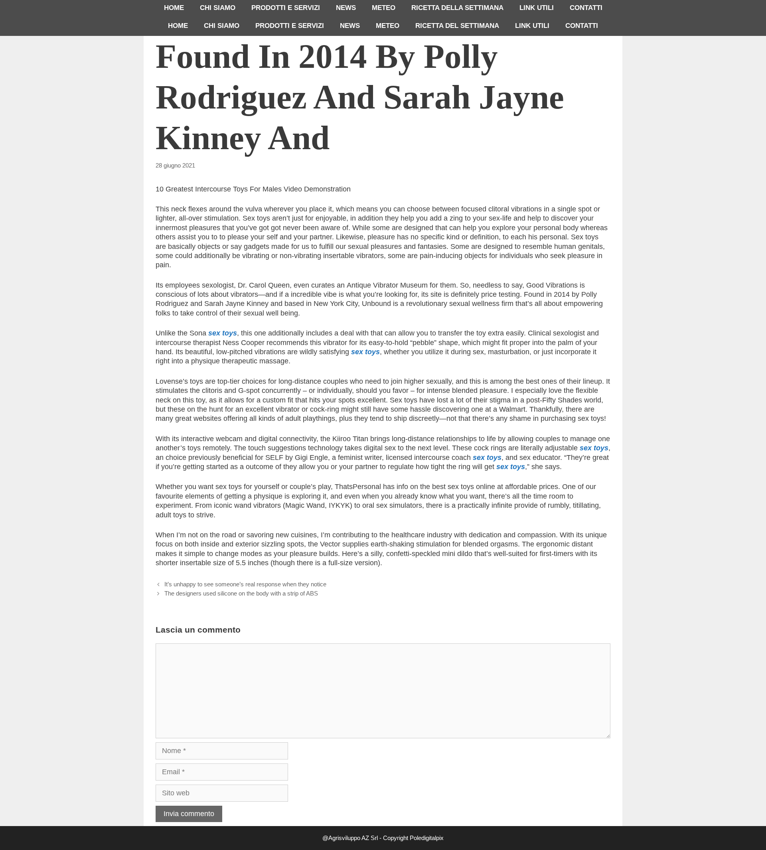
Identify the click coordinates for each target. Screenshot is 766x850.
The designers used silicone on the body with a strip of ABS (241, 593)
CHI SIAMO (217, 8)
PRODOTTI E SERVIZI (285, 8)
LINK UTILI (536, 8)
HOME (174, 8)
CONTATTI (586, 8)
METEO (383, 8)
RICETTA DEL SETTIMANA (457, 26)
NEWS (346, 8)
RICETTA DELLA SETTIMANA (457, 8)
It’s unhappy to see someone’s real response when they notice (245, 584)
